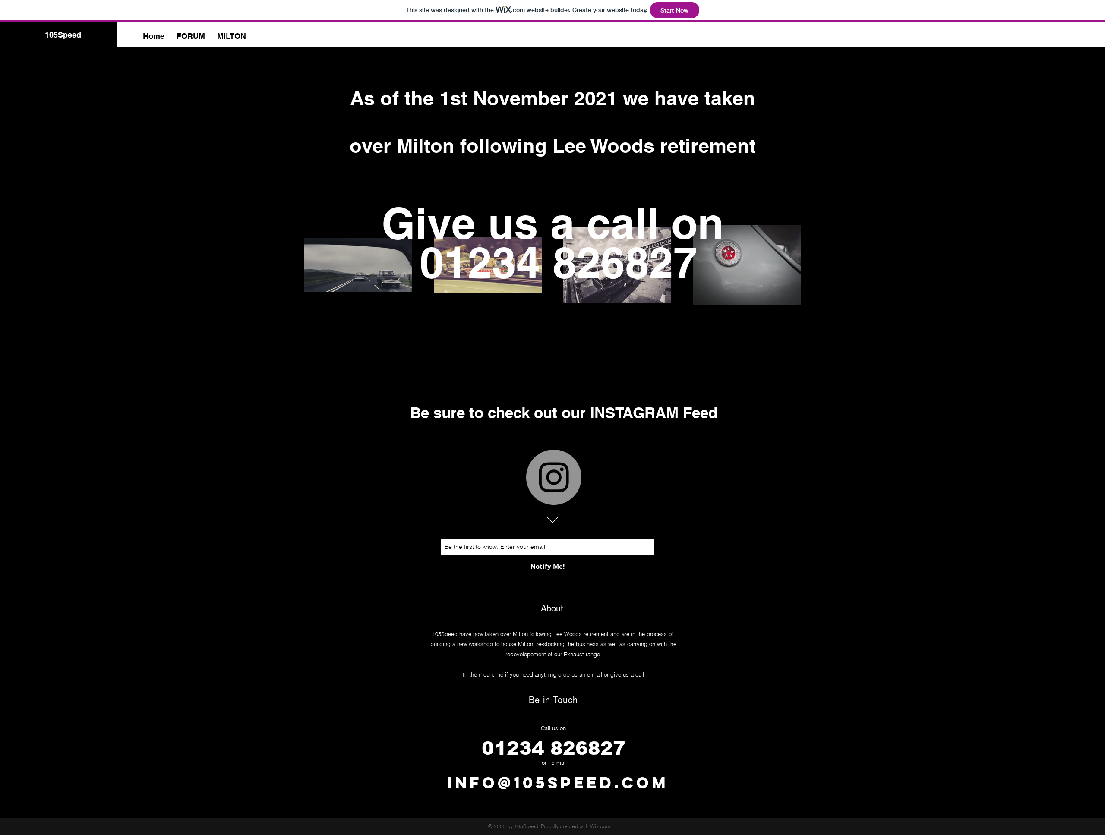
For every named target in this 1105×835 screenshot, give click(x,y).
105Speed (63, 34)
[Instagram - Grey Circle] (553, 477)
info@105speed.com (558, 783)
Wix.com (600, 826)
